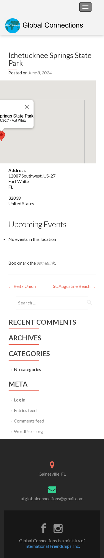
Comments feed (29, 420)
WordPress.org (28, 431)
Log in (19, 399)
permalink (46, 262)
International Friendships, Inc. (52, 546)
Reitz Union (22, 286)
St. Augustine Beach (74, 286)
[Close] (27, 106)
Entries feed (25, 410)
